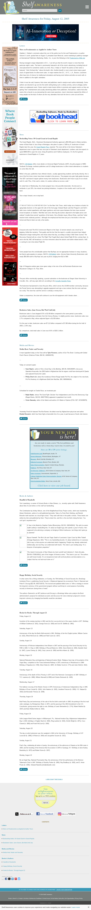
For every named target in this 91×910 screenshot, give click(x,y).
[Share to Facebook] (6, 879)
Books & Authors (7, 858)
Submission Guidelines (35, 898)
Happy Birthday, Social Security (12, 866)
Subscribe (61, 898)
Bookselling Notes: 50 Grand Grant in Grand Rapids (18, 838)
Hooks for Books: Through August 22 (14, 870)
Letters (4, 825)
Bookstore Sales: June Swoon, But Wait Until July (18, 843)
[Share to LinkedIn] (12, 879)
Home (10, 898)
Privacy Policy (79, 898)
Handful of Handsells (9, 862)
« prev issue (50, 779)
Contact (21, 898)
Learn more (76, 907)
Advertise (26, 898)
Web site (82, 58)
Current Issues (46, 898)
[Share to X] (9, 879)
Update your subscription (64, 889)
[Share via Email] (3, 879)
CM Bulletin (28, 164)
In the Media (54, 898)
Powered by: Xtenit (45, 903)
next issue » (59, 779)
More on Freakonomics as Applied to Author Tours (18, 829)
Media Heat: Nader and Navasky (13, 852)
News (3, 835)
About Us (15, 898)
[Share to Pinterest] (16, 879)
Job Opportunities (69, 898)
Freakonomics (74, 58)
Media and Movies (8, 849)
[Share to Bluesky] (19, 879)
